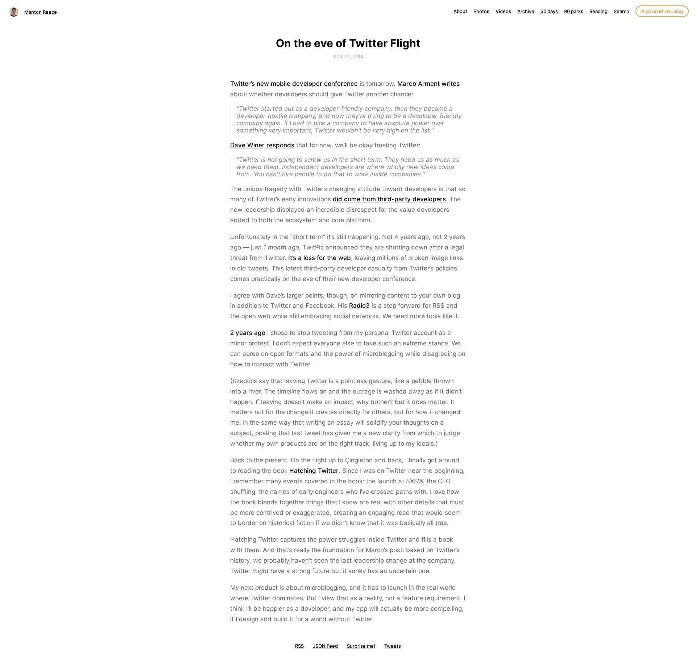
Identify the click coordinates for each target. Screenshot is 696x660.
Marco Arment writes (428, 83)
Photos (481, 11)
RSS (299, 646)
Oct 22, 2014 (348, 56)
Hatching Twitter (314, 470)
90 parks (573, 11)
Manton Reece (40, 12)
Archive (525, 11)
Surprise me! (361, 646)
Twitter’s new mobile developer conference (294, 83)
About (460, 11)
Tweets (392, 646)
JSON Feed (325, 646)
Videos (503, 11)
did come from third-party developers (389, 199)
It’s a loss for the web (319, 257)
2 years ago (247, 332)
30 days (549, 11)
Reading (598, 11)
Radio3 (359, 305)
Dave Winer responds (262, 145)
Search (621, 11)
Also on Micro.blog (662, 11)
